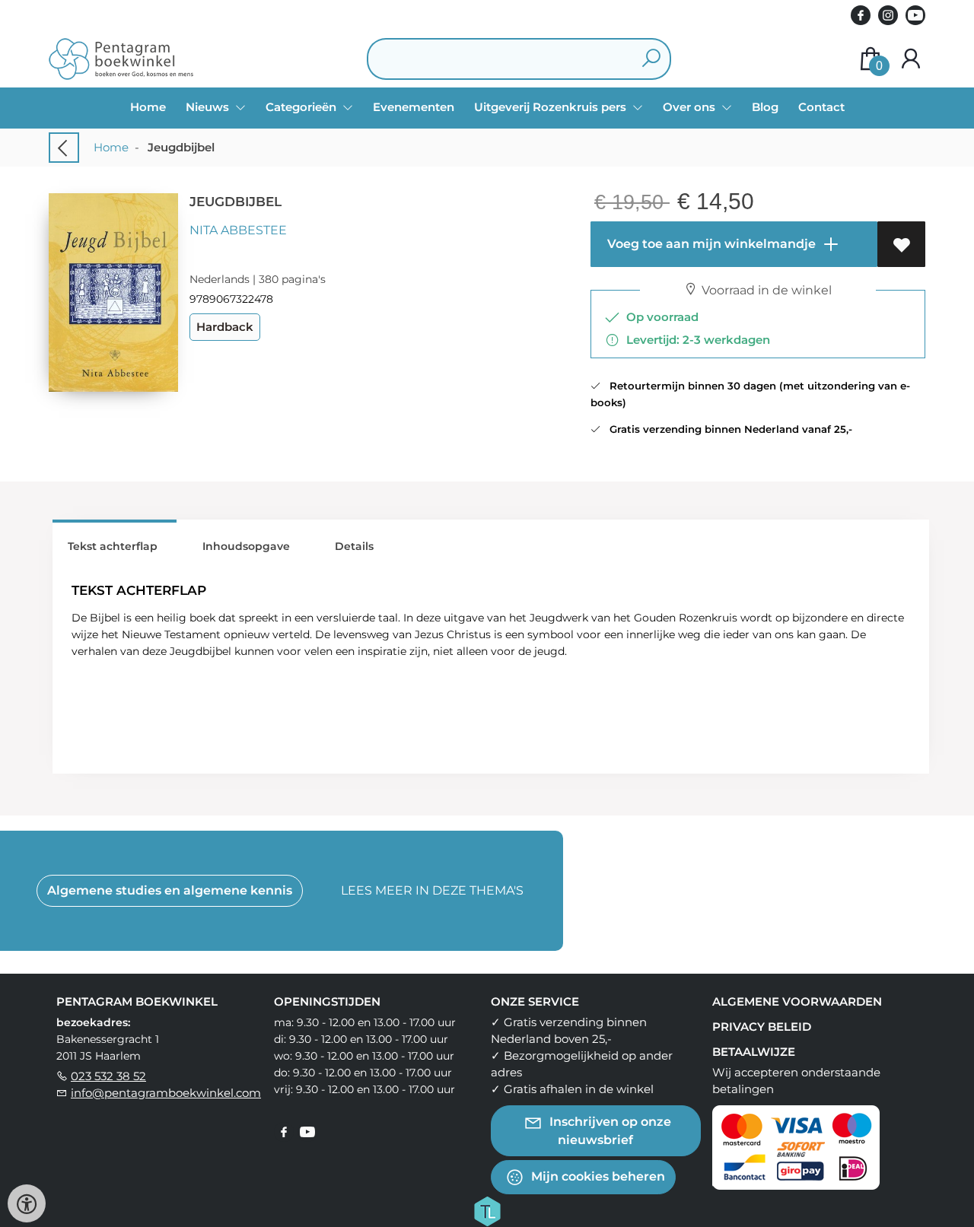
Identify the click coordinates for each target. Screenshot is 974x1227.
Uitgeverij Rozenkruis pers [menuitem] (551, 107)
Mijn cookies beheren (596, 1175)
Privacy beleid (761, 1026)
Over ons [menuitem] (690, 107)
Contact (821, 107)
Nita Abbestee (238, 230)
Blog (765, 107)
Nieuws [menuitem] (209, 107)
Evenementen (413, 107)
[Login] (910, 59)
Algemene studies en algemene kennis (169, 890)
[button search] (651, 59)
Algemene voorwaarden (797, 1001)
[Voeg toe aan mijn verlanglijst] (901, 244)
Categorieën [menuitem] (302, 107)
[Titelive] (487, 1209)
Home (148, 107)
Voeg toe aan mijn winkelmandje (710, 244)
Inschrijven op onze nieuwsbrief (608, 1130)
